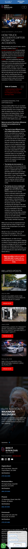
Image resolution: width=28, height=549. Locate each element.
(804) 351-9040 (6, 491)
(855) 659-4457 (21, 2)
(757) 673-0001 (6, 522)
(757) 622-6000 (6, 476)
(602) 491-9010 (6, 507)
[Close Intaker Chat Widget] (26, 529)
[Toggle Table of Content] (21, 87)
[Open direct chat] (24, 529)
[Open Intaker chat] (10, 548)
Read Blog (7, 303)
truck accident (11, 50)
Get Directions (6, 473)
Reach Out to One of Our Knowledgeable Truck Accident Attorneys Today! (13, 92)
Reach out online (8, 256)
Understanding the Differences (14, 89)
